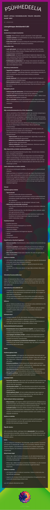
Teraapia (30, 16)
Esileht (6, 16)
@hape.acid (27, 506)
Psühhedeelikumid (21, 16)
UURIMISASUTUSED (9, 22)
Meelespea (37, 16)
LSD (4, 22)
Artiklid (12, 16)
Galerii (6, 18)
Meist (10, 18)
